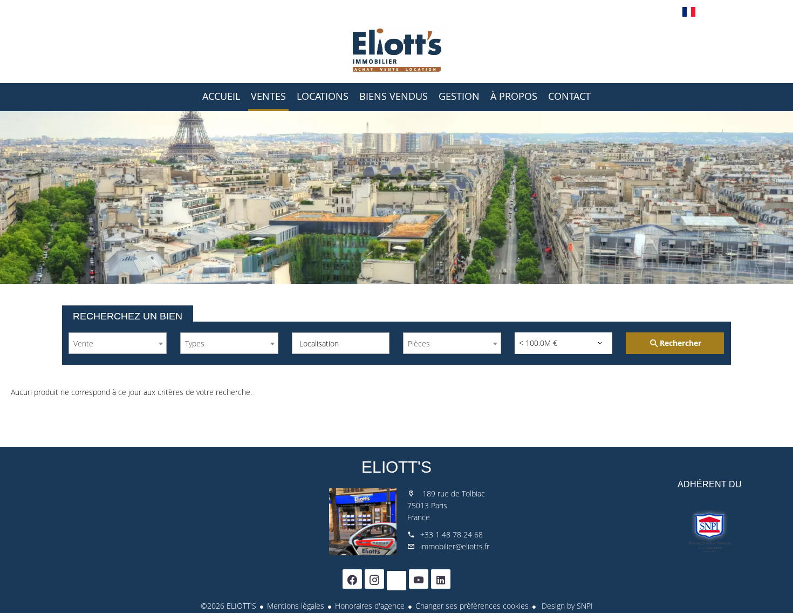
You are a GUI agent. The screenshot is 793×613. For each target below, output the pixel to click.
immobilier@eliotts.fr (454, 546)
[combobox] (118, 343)
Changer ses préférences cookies (472, 606)
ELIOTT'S (396, 467)
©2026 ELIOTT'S (228, 606)
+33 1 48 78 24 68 (451, 534)
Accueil (396, 51)
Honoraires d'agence (370, 606)
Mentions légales (295, 606)
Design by (566, 606)
